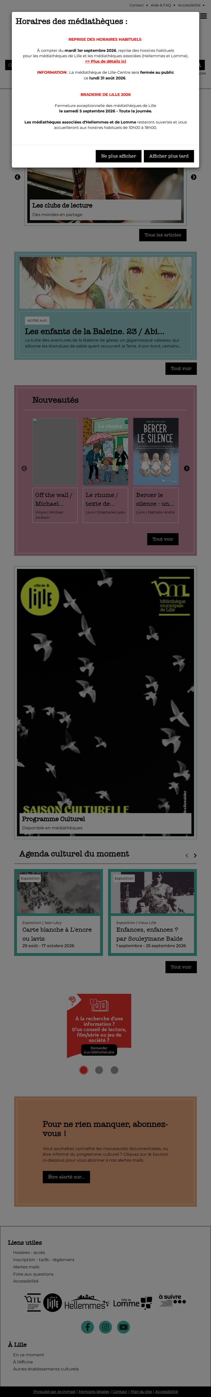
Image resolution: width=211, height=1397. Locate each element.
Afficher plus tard (169, 156)
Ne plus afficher (118, 156)
